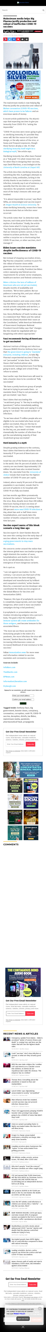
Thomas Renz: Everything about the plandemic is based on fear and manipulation (25, 1082)
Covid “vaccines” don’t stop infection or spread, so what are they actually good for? (26, 1055)
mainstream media (11, 719)
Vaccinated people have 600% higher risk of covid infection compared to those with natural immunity (27, 1241)
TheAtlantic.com (10, 672)
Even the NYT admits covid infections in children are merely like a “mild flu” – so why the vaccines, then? (27, 1204)
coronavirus (8, 713)
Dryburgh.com (9, 686)
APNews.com (8, 677)
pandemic (25, 719)
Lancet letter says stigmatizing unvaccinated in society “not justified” (26, 1092)
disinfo (24, 716)
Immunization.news (17, 652)
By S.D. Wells (23, 1221)
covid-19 (28, 713)
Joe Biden (32, 716)
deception (15, 716)
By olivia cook (24, 1257)
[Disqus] (23, 877)
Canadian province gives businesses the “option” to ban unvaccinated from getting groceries (27, 1148)
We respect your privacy (31, 1297)
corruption (19, 713)
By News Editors (24, 1075)
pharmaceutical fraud (12, 722)
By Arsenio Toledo (25, 1131)
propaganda (28, 722)
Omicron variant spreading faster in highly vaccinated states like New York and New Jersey (26, 1126)
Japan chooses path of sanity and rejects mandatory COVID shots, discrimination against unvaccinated (27, 1263)
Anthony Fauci (23, 708)
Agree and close (23, 1319)
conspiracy (33, 711)
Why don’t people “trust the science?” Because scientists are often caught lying (27, 1167)
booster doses (21, 711)
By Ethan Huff (23, 1060)
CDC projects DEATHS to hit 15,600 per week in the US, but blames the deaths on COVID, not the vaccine (26, 1193)
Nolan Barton (18, 35)
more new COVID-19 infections (27, 509)
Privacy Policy (19, 1314)
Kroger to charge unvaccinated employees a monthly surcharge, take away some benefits (26, 1137)
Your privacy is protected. (13, 751)
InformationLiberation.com (15, 681)
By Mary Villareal (24, 1268)
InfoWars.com (9, 667)
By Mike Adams (24, 1049)
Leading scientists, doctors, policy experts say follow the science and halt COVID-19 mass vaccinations (26, 1252)
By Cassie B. (23, 1142)
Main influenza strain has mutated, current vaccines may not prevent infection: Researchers (24, 1102)
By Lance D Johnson (25, 1197)
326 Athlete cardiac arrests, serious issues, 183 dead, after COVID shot (25, 1158)
